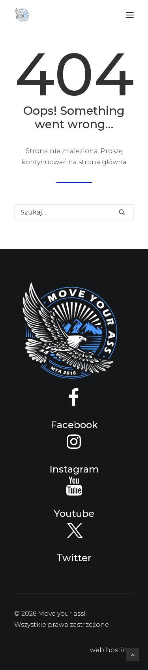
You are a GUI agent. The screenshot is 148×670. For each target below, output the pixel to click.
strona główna (103, 162)
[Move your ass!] (22, 15)
